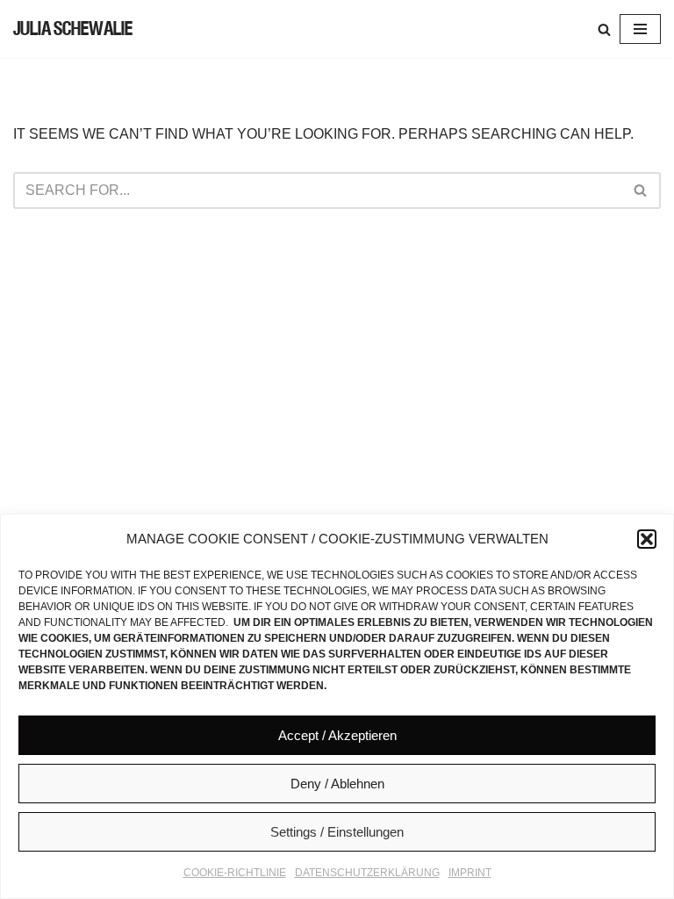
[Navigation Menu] (640, 29)
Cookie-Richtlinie (234, 873)
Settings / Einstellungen (337, 831)
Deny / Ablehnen (337, 783)
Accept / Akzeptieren (337, 735)
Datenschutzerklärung (367, 873)
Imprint (469, 873)
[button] (647, 539)
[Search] (604, 29)
